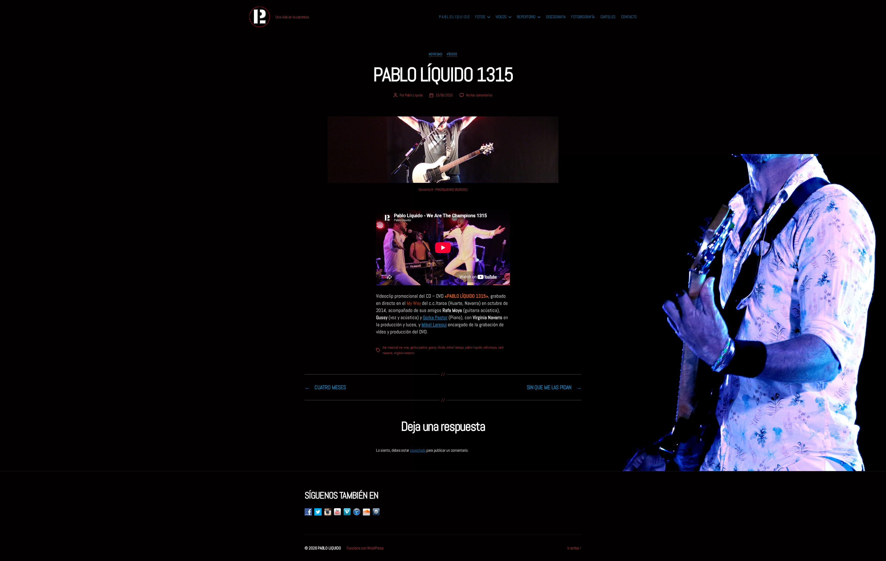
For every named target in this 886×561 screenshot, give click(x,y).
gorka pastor (418, 347)
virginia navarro (404, 352)
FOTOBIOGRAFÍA (583, 16)
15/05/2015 (444, 95)
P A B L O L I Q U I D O (454, 16)
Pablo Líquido (414, 95)
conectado (418, 450)
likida (441, 347)
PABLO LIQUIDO (329, 548)
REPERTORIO (526, 16)
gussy (432, 347)
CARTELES (607, 16)
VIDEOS (501, 16)
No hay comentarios (479, 95)
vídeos (452, 54)
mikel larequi (455, 347)
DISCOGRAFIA (556, 16)
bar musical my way (396, 347)
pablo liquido (473, 347)
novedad (435, 54)
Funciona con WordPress (365, 548)
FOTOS (480, 16)
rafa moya (490, 347)
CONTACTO (629, 16)
